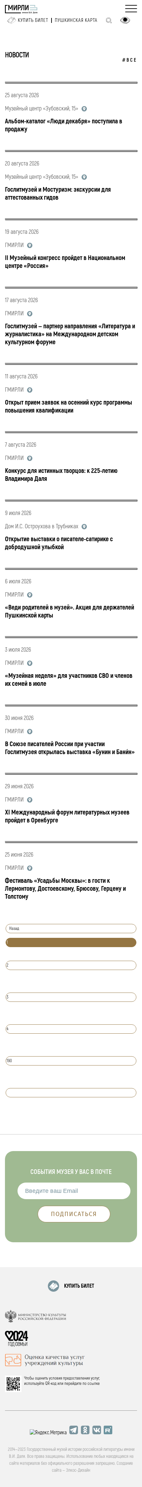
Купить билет (33, 20)
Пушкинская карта (76, 20)
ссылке (94, 1383)
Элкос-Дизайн (78, 1470)
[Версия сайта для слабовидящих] (125, 20)
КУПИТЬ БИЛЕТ (79, 1286)
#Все (129, 60)
